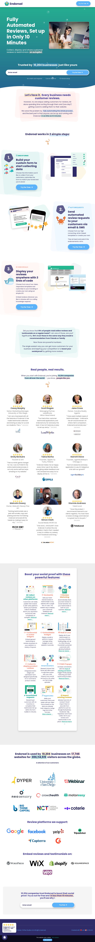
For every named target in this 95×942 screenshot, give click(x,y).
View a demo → (47, 714)
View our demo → (65, 651)
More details (55, 937)
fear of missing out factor (64, 670)
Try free (62, 905)
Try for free (82, 3)
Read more (25, 425)
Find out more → (32, 618)
